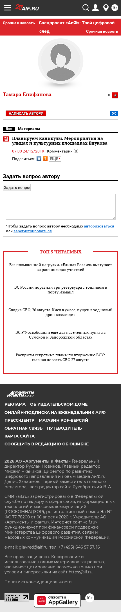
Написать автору (26, 113)
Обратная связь (23, 428)
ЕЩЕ (54, 158)
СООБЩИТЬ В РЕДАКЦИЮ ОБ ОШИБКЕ (47, 444)
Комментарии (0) (63, 151)
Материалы (29, 128)
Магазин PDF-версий (63, 420)
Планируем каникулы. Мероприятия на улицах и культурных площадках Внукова (59, 140)
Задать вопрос (17, 187)
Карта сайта (20, 436)
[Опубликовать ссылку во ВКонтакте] (39, 158)
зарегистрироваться (33, 231)
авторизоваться (99, 226)
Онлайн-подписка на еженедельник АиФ (55, 412)
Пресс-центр (19, 420)
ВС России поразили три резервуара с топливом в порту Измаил (60, 289)
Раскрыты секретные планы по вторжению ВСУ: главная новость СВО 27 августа (60, 357)
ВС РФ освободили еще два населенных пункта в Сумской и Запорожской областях (60, 334)
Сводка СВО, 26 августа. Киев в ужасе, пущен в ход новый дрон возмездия (60, 312)
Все (9, 128)
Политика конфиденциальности (38, 581)
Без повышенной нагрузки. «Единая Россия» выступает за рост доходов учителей (60, 267)
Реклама (15, 404)
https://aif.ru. (81, 572)
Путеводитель (64, 428)
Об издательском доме (59, 404)
